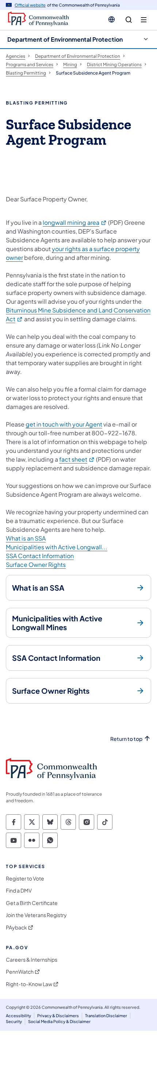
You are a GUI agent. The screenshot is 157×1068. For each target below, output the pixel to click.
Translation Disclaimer (106, 1015)
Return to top (126, 739)
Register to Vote (25, 878)
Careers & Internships (31, 960)
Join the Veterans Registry (36, 915)
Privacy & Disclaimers (58, 1015)
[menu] (143, 20)
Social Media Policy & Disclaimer (59, 1021)
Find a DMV (19, 890)
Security (14, 1021)
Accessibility (18, 1015)
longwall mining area (75, 222)
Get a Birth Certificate (32, 903)
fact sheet (77, 459)
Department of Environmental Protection (65, 39)
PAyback (16, 927)
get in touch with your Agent (64, 424)
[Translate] (111, 19)
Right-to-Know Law (29, 984)
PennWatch (20, 972)
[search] (128, 20)
